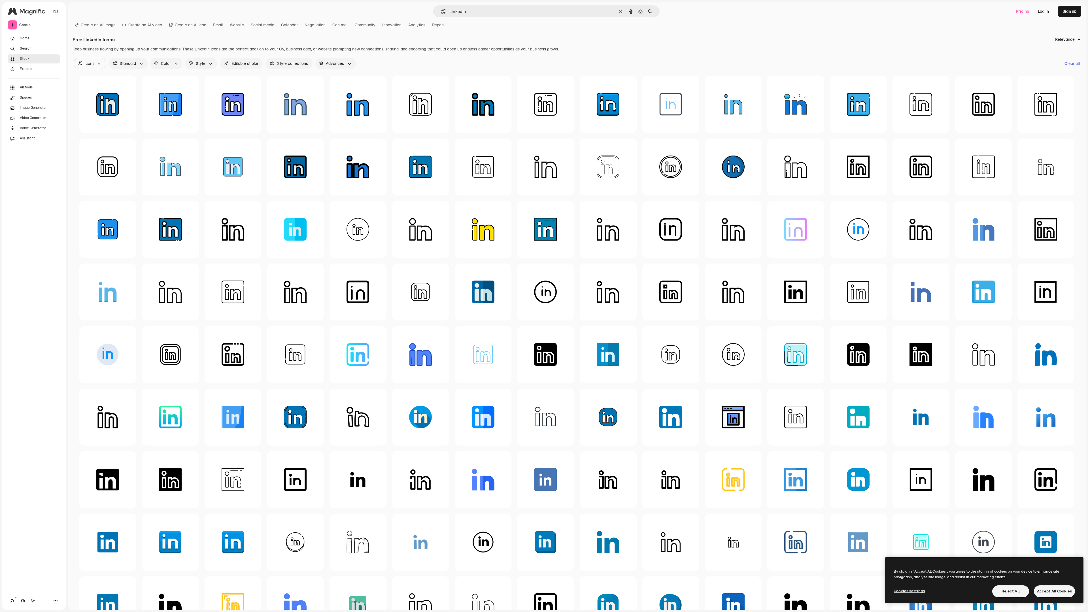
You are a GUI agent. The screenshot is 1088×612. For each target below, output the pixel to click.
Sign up (1069, 11)
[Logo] (170, 167)
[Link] (420, 167)
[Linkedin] (107, 104)
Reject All (1011, 591)
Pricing (1022, 11)
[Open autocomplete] (441, 11)
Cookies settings (909, 590)
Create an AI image (98, 24)
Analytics (416, 24)
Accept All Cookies (1054, 591)
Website (237, 24)
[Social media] (420, 292)
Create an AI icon (190, 24)
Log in (1043, 11)
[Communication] (483, 167)
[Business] (107, 167)
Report (438, 24)
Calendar (289, 24)
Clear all (1072, 63)
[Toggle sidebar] (55, 11)
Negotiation (315, 24)
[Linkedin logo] (170, 104)
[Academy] (22, 600)
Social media (262, 24)
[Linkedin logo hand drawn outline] (358, 417)
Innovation (391, 24)
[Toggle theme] (32, 600)
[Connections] (12, 600)
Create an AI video (145, 24)
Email (218, 24)
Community (365, 24)
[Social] (670, 104)
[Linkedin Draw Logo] (358, 542)
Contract (340, 24)
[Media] (420, 479)
